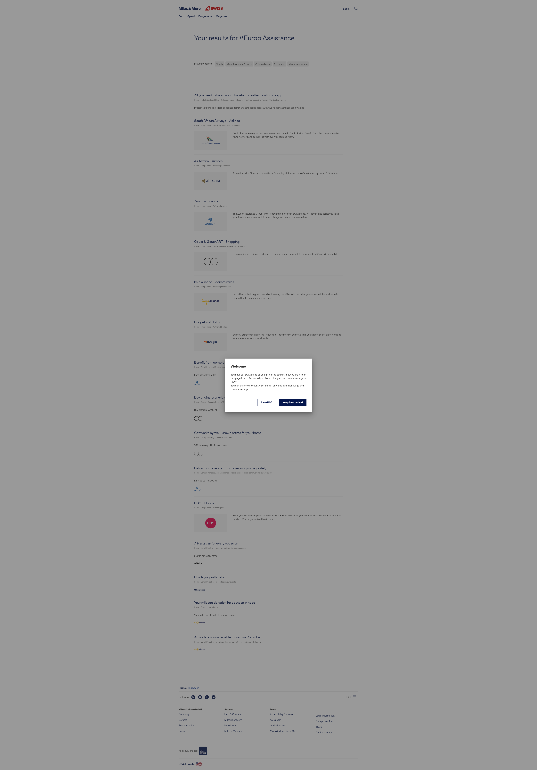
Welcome (238, 366)
